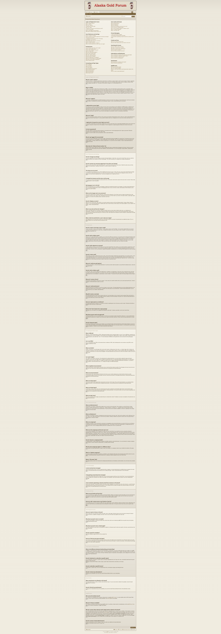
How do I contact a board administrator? (117, 71)
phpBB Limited (113, 597)
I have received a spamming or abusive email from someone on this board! (122, 37)
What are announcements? (90, 69)
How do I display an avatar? (90, 41)
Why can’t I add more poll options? (91, 52)
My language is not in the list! (91, 39)
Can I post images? (89, 67)
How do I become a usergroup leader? (117, 27)
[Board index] (110, 6)
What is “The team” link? (115, 30)
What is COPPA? (89, 24)
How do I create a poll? (89, 51)
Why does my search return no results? (117, 47)
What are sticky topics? (90, 70)
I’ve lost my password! (89, 29)
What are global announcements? (91, 68)
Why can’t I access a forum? (90, 54)
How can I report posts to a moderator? (92, 57)
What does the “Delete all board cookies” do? (93, 31)
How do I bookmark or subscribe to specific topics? (119, 55)
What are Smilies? (89, 66)
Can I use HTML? (89, 65)
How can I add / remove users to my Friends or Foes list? (120, 42)
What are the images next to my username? (93, 40)
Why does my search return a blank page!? (118, 48)
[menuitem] (132, 12)
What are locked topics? (90, 71)
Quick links (87, 12)
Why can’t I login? (89, 27)
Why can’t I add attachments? (91, 55)
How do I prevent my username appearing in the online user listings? (97, 36)
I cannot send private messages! (116, 34)
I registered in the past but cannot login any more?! (94, 28)
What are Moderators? (114, 24)
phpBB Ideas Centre (131, 604)
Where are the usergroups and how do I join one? (119, 26)
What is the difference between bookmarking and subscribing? (121, 54)
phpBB (91, 188)
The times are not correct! (90, 37)
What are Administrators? (115, 23)
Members (96, 12)
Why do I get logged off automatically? (92, 30)
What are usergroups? (114, 25)
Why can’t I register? (89, 25)
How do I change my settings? (91, 35)
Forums (91, 12)
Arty (107, 632)
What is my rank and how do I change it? (92, 42)
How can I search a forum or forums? (117, 46)
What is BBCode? (89, 64)
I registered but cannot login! (90, 26)
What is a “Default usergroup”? (116, 29)
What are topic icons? (89, 72)
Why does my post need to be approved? (93, 59)
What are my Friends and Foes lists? (117, 41)
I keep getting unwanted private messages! (118, 35)
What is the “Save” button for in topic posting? (93, 58)
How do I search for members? (116, 49)
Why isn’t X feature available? (116, 68)
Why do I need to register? (90, 23)
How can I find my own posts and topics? (118, 50)
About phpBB (109, 598)
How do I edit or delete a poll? (91, 53)
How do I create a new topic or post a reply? (93, 47)
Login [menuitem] (134, 12)
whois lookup (106, 612)
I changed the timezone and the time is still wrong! (94, 38)
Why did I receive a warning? (90, 56)
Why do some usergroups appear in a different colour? (120, 28)
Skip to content (29, 6)
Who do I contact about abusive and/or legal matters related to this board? (122, 70)
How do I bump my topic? (90, 60)
